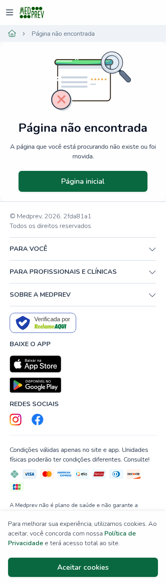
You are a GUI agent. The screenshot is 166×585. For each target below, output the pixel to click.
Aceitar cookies (83, 567)
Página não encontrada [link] (63, 33)
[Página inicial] (12, 34)
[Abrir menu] (10, 13)
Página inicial (83, 181)
